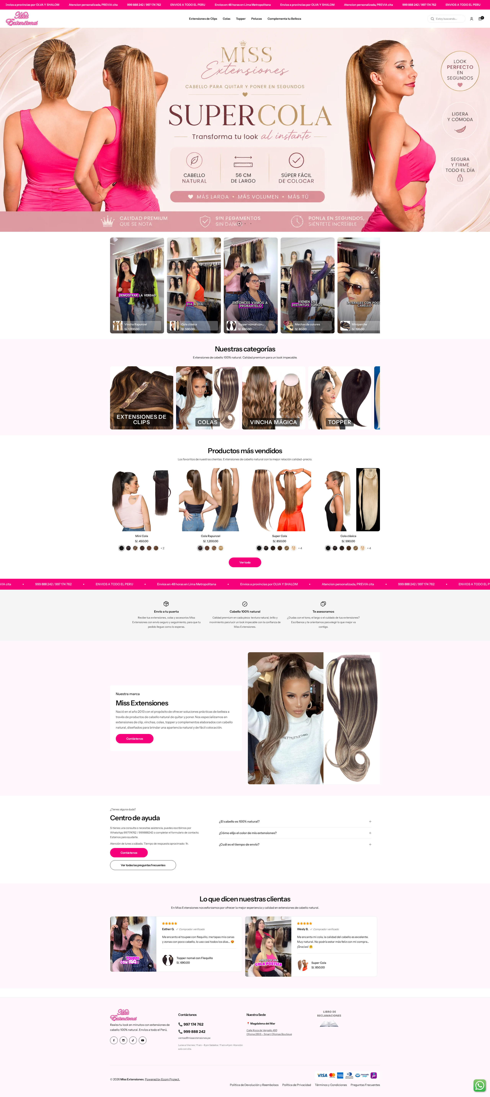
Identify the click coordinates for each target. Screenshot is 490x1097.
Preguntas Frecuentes (365, 1085)
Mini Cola (141, 536)
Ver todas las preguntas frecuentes (143, 865)
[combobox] (446, 19)
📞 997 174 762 (190, 1024)
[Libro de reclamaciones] (329, 1019)
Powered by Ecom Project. (162, 1079)
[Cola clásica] (348, 499)
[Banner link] (245, 130)
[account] (471, 19)
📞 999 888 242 (191, 1031)
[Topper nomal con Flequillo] (168, 960)
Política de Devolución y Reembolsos (254, 1085)
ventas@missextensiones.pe (194, 1037)
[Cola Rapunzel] (210, 499)
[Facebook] (114, 1040)
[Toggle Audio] (150, 966)
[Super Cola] (279, 499)
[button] (239, 223)
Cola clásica (348, 536)
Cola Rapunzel (210, 536)
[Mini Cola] (141, 499)
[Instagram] (123, 1040)
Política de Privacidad (296, 1085)
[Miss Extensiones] (22, 18)
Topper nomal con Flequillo (194, 958)
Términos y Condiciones (331, 1085)
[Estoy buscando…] (432, 19)
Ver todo (245, 562)
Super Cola (279, 536)
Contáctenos (134, 738)
